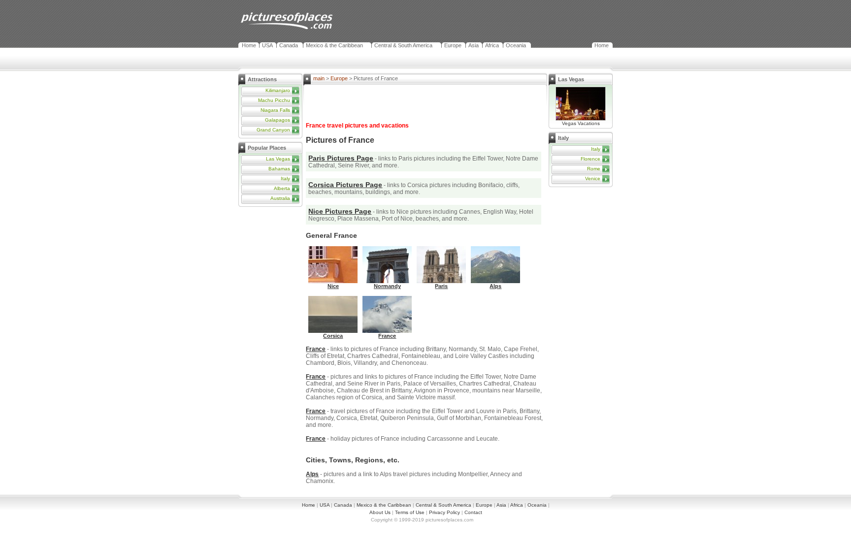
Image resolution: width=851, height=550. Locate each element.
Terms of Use (410, 512)
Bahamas (279, 168)
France (316, 349)
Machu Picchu (274, 100)
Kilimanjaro (277, 90)
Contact (473, 512)
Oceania (516, 45)
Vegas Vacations (581, 123)
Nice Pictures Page (339, 211)
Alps (312, 474)
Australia (280, 198)
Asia (473, 45)
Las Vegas (278, 159)
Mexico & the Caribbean (334, 45)
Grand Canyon (273, 129)
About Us (380, 512)
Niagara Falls (275, 110)
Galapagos (277, 120)
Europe (452, 45)
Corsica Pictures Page (345, 185)
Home (249, 45)
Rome (593, 168)
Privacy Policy (444, 512)
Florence (590, 159)
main (319, 78)
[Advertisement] (272, 268)
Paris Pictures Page (340, 158)
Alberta (282, 188)
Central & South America (403, 45)
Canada (288, 45)
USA (267, 45)
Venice (592, 178)
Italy (285, 178)
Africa (492, 45)
